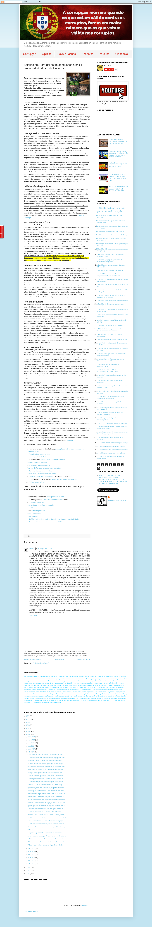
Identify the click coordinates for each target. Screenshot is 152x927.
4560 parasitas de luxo (56, 497)
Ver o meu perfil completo (117, 501)
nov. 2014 (31, 740)
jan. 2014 (31, 864)
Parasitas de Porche (36, 502)
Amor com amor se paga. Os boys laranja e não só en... (47, 836)
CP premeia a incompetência (39, 465)
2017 (28, 728)
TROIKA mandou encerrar (53, 499)
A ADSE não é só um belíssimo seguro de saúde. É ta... (47, 839)
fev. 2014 (31, 861)
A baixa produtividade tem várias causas (43, 457)
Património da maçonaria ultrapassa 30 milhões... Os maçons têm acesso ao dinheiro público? (118, 154)
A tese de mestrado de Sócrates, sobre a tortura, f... (46, 812)
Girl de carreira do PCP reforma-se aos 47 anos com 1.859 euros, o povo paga (117, 177)
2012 (28, 870)
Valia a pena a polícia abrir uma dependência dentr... (46, 845)
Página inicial (59, 659)
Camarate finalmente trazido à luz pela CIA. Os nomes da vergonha (118, 141)
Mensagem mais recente (32, 659)
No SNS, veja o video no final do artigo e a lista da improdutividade (53, 519)
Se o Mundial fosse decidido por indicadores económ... (46, 824)
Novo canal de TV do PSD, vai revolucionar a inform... (46, 770)
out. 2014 (31, 743)
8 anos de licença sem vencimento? (63, 479)
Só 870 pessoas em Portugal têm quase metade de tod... (47, 818)
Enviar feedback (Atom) (41, 663)
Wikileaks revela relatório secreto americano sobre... (46, 830)
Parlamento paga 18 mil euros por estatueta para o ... (46, 760)
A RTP (30, 508)
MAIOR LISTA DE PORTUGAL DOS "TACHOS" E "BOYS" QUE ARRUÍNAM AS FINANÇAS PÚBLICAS (113, 481)
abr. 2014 (31, 855)
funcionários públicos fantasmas (53, 460)
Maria (31, 549)
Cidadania (121, 53)
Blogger (84, 905)
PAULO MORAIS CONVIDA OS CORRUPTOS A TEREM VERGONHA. (118, 188)
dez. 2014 (31, 737)
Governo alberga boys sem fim (40, 471)
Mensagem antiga (83, 659)
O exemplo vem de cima (37, 462)
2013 (28, 867)
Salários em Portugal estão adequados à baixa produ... (46, 776)
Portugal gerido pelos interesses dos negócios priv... (46, 772)
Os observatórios (35, 513)
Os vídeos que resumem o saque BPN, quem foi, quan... (47, 767)
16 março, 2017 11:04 (45, 549)
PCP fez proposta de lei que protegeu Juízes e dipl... (46, 763)
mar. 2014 (31, 858)
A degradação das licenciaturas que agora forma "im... (46, 809)
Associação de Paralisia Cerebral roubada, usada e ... (46, 779)
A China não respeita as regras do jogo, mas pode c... (46, 782)
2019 (28, 722)
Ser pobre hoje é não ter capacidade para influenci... (45, 833)
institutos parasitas (38, 511)
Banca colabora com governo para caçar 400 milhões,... (47, 827)
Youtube (104, 53)
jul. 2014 (31, 752)
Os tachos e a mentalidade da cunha (42, 474)
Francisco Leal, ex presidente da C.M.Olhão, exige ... (46, 785)
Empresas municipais (36, 494)
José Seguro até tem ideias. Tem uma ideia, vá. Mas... (46, 791)
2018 (28, 725)
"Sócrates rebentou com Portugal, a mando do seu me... (47, 803)
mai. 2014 (31, 852)
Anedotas (87, 53)
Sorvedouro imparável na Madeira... (42, 505)
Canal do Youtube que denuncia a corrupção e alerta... (46, 754)
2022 (28, 716)
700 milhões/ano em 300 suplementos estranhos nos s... (47, 800)
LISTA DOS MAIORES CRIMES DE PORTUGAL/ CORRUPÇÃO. (111, 476)
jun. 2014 (31, 849)
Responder (33, 615)
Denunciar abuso (31, 911)
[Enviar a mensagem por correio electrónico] (29, 536)
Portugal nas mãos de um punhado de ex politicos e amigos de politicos (118, 165)
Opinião (47, 53)
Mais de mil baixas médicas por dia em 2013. (45, 522)
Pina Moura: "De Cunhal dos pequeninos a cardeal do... (47, 797)
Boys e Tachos (66, 53)
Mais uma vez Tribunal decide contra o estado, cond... (46, 815)
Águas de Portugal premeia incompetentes (44, 468)
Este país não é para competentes (41, 476)
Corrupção (29, 53)
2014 (28, 734)
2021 (28, 719)
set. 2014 (31, 746)
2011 (28, 873)
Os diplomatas (33, 516)
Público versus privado (36, 482)
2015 (28, 731)
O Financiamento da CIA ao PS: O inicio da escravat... (46, 842)
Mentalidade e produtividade (39, 454)
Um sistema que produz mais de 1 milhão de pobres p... (47, 794)
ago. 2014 (31, 749)
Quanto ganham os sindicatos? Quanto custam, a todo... (47, 806)
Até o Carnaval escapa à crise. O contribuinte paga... (46, 821)
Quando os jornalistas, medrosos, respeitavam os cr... (46, 788)
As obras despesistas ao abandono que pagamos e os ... (47, 758)
